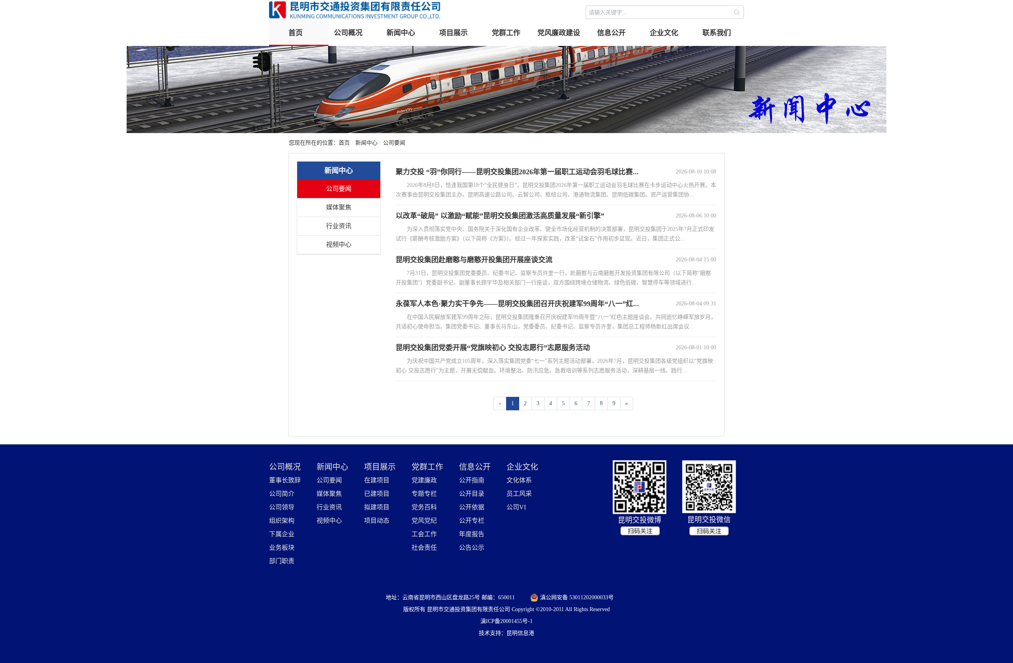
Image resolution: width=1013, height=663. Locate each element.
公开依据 (471, 507)
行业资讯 (338, 226)
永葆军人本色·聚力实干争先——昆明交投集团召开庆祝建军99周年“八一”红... (517, 304)
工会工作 (424, 534)
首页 (295, 33)
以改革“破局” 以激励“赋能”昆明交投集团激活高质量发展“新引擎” (500, 216)
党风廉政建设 (558, 33)
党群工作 (506, 33)
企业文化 (664, 33)
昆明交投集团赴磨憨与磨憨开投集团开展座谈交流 (474, 260)
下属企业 (281, 534)
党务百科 (424, 507)
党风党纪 (424, 520)
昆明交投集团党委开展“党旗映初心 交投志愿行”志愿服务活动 (493, 348)
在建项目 (376, 480)
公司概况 (348, 33)
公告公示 (471, 547)
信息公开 (611, 33)
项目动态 (376, 520)
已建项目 (376, 493)
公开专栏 (471, 520)
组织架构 (281, 520)
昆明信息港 (520, 633)
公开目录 (471, 493)
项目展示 (453, 33)
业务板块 (281, 547)
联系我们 (716, 33)
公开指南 (471, 480)
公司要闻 (394, 143)
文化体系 (519, 480)
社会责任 (424, 547)
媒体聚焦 (338, 207)
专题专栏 (424, 493)
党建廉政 (424, 480)
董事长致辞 (285, 480)
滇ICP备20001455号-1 (506, 621)
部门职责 (281, 561)
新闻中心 (401, 33)
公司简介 (281, 493)
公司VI (516, 507)
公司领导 (281, 507)
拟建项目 (376, 507)
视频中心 (338, 244)
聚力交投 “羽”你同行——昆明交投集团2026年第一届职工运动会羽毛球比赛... (517, 172)
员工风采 (519, 493)
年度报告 (471, 534)
